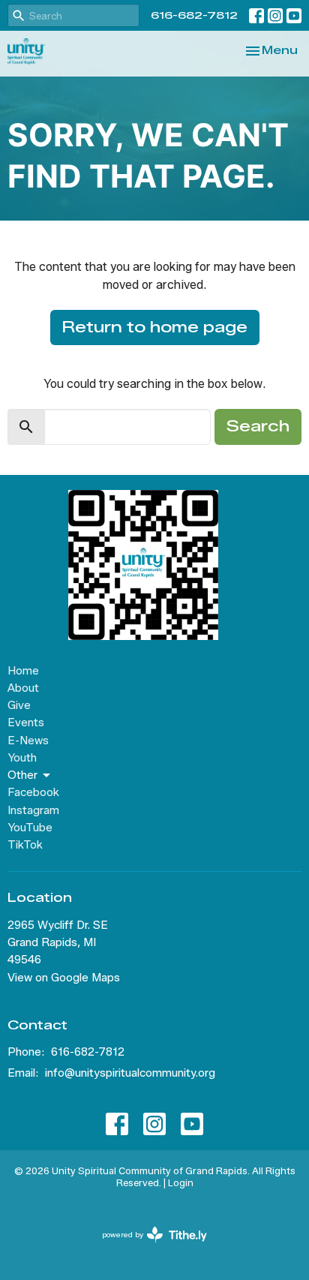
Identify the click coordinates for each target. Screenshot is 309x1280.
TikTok (25, 845)
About (23, 688)
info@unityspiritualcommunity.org (130, 1073)
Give (19, 705)
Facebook (33, 792)
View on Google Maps (64, 977)
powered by (147, 1247)
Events (26, 722)
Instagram (33, 810)
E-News (28, 740)
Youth (22, 758)
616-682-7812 (194, 15)
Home (23, 671)
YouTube (30, 827)
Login (181, 1182)
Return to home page (155, 327)
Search (258, 426)
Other (23, 775)
